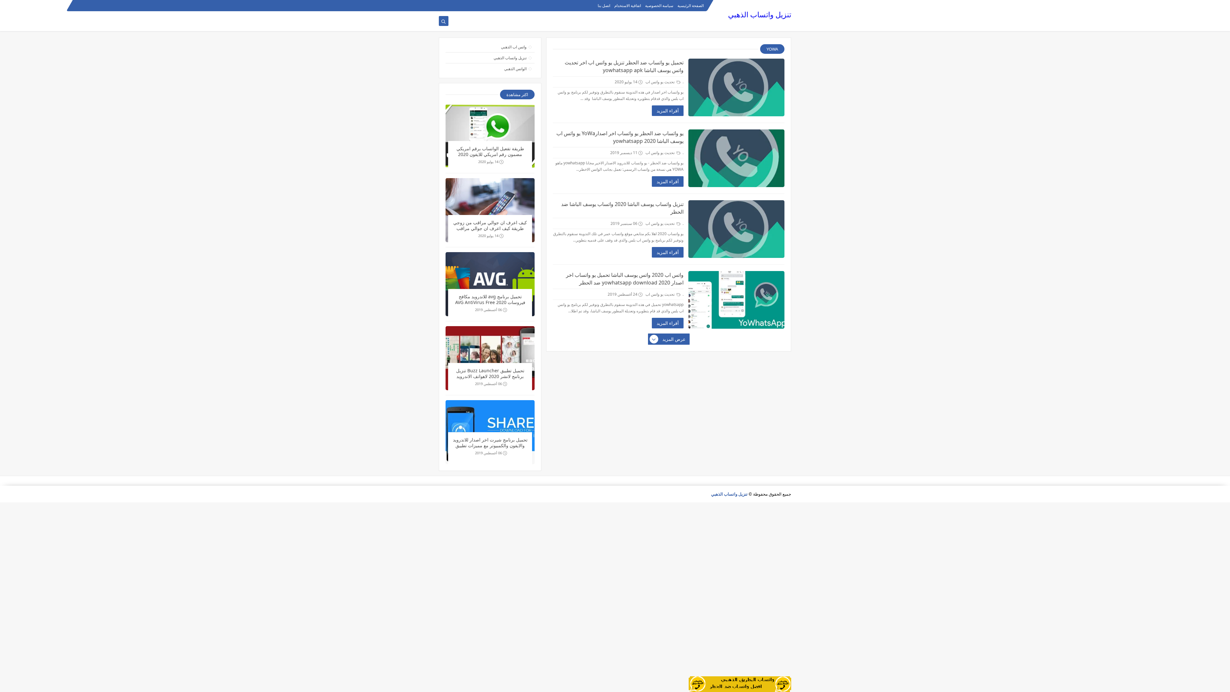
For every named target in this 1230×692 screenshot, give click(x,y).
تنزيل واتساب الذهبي (759, 15)
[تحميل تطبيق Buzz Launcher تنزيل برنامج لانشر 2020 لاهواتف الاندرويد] (490, 358)
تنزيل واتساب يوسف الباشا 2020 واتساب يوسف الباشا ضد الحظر (622, 208)
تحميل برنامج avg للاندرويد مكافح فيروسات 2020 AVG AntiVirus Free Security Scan (490, 300)
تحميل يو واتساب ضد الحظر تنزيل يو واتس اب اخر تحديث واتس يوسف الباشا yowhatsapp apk (624, 66)
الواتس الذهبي (515, 68)
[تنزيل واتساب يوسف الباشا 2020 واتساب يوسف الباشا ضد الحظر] (736, 229)
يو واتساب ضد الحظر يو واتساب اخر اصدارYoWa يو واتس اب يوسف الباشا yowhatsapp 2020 (620, 137)
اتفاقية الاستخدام (627, 5)
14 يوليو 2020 (488, 161)
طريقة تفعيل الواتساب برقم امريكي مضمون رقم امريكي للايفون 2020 (490, 151)
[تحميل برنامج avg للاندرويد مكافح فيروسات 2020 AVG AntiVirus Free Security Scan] (490, 284)
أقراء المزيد (668, 111)
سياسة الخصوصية (659, 5)
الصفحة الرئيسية (690, 5)
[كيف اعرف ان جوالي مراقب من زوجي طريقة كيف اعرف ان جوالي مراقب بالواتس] (490, 210)
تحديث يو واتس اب (660, 82)
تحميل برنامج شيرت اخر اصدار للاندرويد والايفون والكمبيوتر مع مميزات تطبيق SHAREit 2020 (490, 443)
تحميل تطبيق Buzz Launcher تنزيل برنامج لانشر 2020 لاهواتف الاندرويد (490, 373)
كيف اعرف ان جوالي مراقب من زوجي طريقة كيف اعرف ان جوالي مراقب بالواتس (490, 226)
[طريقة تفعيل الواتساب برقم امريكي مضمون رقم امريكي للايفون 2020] (490, 136)
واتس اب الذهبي (514, 47)
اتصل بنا (604, 5)
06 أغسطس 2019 (488, 309)
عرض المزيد (673, 339)
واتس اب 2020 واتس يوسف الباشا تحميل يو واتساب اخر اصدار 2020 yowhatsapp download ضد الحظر (625, 278)
